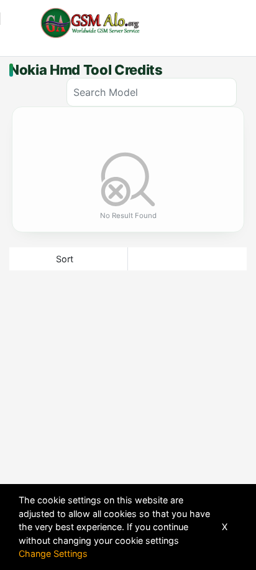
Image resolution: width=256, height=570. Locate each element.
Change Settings (53, 553)
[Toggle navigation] (16, 23)
